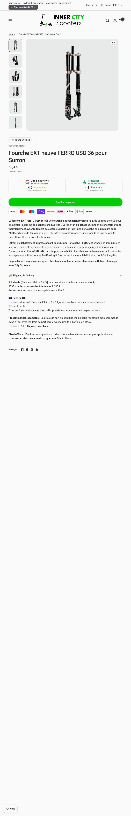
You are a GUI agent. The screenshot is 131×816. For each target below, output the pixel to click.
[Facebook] (22, 349)
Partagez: (13, 349)
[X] (27, 349)
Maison (12, 34)
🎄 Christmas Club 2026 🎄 (23, 7)
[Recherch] (107, 20)
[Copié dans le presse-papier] (37, 349)
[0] (119, 20)
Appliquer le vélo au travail (58, 3)
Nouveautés (14, 3)
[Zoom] (113, 43)
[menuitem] (15, 3)
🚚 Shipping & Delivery (21, 275)
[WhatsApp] (32, 349)
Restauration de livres (33, 3)
